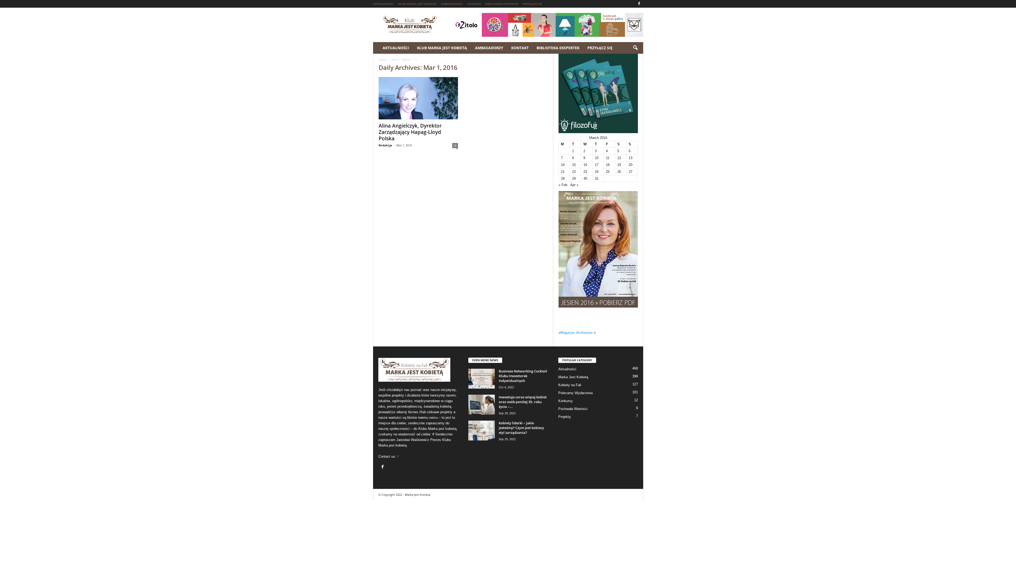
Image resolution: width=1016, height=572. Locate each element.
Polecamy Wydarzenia (575, 393)
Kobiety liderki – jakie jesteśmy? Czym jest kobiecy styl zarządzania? (521, 428)
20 (630, 165)
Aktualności (383, 4)
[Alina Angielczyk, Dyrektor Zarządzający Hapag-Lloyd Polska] (418, 98)
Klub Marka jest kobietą (417, 4)
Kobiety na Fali (569, 385)
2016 (394, 59)
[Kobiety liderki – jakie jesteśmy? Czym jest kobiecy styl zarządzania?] (481, 430)
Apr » (574, 185)
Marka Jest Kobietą (573, 377)
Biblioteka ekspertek (501, 4)
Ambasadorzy (452, 4)
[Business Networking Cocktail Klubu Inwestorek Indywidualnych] (481, 379)
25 (608, 172)
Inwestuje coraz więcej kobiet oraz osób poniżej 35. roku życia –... (523, 402)
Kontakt (474, 4)
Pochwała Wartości (573, 409)
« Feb (563, 185)
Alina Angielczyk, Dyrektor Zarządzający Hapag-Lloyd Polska (410, 132)
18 (608, 165)
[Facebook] (639, 4)
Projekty (564, 417)
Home (382, 59)
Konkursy (565, 401)
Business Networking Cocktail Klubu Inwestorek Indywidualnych (523, 376)
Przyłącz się (532, 4)
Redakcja (385, 145)
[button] (635, 48)
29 (574, 179)
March (406, 59)
